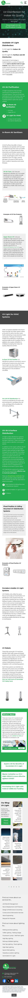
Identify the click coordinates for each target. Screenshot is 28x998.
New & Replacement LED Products (13, 907)
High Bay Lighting (8, 938)
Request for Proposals (9, 918)
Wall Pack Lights (19, 935)
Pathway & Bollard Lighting (10, 941)
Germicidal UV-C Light (9, 956)
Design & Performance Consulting (12, 909)
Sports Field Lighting (9, 950)
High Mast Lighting (8, 947)
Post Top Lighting (8, 944)
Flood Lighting (18, 944)
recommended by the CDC (11, 247)
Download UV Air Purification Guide (13, 26)
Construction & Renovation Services (13, 912)
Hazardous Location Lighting (11, 953)
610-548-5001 (8, 976)
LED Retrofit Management (10, 904)
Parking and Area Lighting (10, 930)
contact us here (17, 736)
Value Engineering (8, 915)
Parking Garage (16, 932)
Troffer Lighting (7, 932)
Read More (6, 821)
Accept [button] (14, 995)
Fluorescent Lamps (8, 935)
